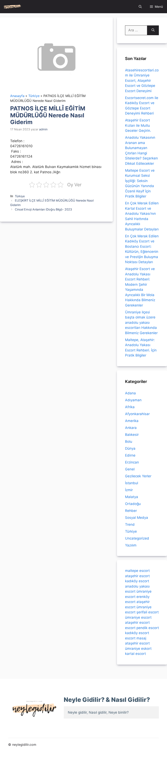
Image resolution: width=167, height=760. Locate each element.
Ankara (131, 428)
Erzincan (132, 462)
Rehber (131, 511)
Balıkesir (132, 435)
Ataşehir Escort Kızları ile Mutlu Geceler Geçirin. (138, 125)
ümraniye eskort (138, 649)
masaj (141, 638)
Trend (130, 524)
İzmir (129, 490)
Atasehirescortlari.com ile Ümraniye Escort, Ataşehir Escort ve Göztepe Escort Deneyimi (142, 80)
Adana (130, 393)
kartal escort (135, 654)
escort (130, 628)
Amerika (131, 421)
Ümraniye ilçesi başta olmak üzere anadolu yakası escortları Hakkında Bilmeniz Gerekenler (141, 322)
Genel (130, 469)
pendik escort (147, 628)
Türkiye (20, 196)
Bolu (128, 441)
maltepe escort (137, 571)
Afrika (130, 407)
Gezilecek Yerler (138, 476)
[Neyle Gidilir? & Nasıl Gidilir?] (12, 6)
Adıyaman (133, 400)
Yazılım (130, 545)
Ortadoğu (133, 504)
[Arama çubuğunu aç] (140, 6)
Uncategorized (137, 538)
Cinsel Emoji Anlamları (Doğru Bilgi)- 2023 (43, 209)
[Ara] (153, 30)
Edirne (130, 455)
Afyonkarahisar (137, 414)
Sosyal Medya (136, 518)
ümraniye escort (138, 617)
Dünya (130, 448)
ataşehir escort (137, 576)
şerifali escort (147, 612)
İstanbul (131, 483)
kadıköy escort (137, 581)
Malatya (131, 497)
